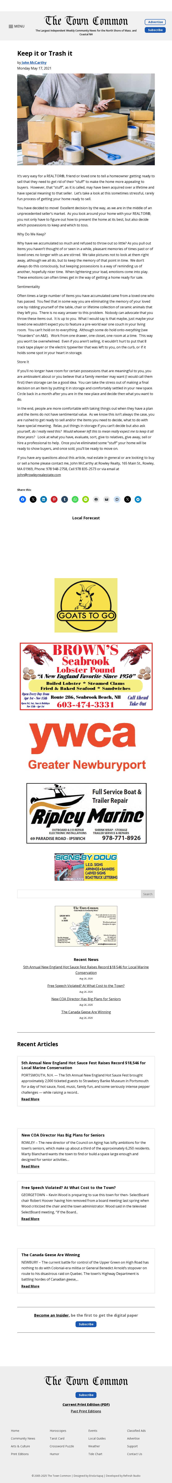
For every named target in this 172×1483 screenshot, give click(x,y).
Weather (94, 1446)
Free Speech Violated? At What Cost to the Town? (86, 985)
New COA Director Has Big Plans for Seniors (86, 999)
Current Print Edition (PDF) (86, 1404)
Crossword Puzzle (62, 1446)
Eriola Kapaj (96, 1476)
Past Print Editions (86, 1411)
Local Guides (97, 1438)
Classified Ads (136, 1431)
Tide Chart (95, 1454)
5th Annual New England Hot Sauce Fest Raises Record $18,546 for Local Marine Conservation (83, 1065)
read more (30, 1099)
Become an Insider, (52, 1315)
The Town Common (59, 1476)
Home (15, 1431)
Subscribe (155, 30)
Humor (54, 1454)
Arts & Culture (20, 1446)
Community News (23, 1438)
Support (132, 1446)
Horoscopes (58, 1431)
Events (92, 1431)
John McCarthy (34, 62)
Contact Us (134, 1454)
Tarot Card (57, 1438)
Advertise (155, 22)
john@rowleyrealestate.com (39, 474)
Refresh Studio (132, 1476)
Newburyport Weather (86, 569)
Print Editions (20, 1454)
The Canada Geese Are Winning (86, 1012)
